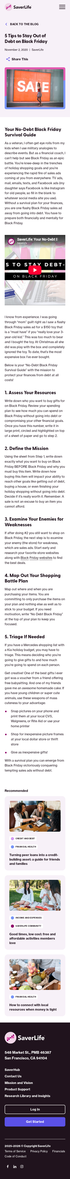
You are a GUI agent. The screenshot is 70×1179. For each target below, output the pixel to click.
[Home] (35, 1038)
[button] (62, 7)
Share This (20, 59)
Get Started (35, 1122)
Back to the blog (24, 24)
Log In (35, 1109)
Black (25, 558)
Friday (34, 558)
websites (45, 558)
